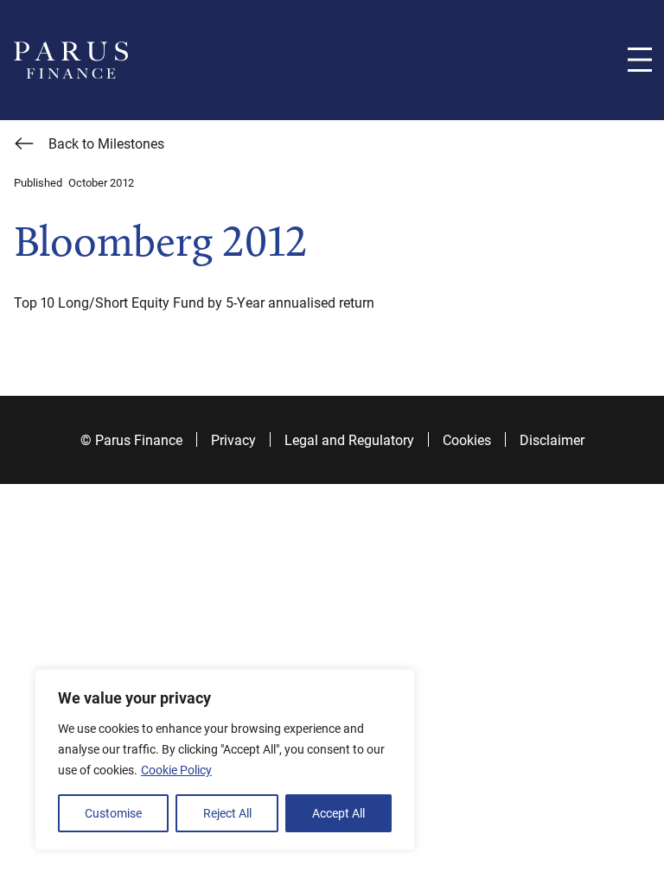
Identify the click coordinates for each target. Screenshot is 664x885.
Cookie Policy (176, 769)
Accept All (338, 813)
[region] (225, 759)
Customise (113, 813)
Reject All (227, 813)
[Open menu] (640, 59)
